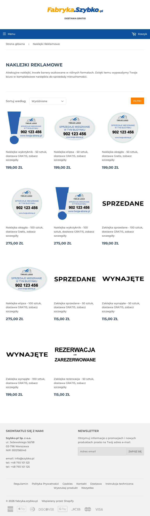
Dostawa (96, 483)
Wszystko (87, 487)
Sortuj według (16, 101)
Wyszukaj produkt (66, 487)
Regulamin (21, 483)
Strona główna (15, 43)
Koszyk (142, 33)
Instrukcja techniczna (119, 483)
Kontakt (81, 483)
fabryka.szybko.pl (26, 500)
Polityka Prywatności (45, 483)
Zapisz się (135, 451)
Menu (11, 33)
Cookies (67, 483)
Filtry (137, 101)
